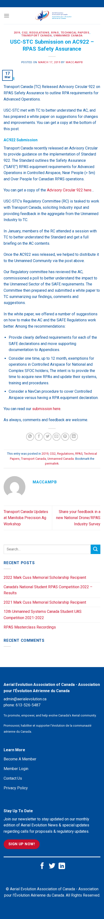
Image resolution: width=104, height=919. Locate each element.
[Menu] (6, 15)
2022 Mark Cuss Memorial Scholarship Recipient (45, 577)
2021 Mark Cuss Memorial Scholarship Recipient (45, 602)
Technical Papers (75, 32)
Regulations (39, 32)
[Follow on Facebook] (42, 866)
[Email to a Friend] (56, 437)
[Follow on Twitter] (52, 866)
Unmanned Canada (67, 35)
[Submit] (95, 549)
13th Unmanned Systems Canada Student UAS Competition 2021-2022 (43, 614)
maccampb (74, 62)
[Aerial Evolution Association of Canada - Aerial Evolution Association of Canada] (53, 15)
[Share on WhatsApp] (30, 437)
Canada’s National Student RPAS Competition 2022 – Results (48, 590)
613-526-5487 (28, 705)
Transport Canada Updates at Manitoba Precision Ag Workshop (26, 517)
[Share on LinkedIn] (74, 437)
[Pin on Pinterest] (65, 437)
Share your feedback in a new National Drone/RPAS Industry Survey (78, 517)
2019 (17, 32)
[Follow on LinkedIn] (62, 866)
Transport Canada (36, 35)
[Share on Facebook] (39, 437)
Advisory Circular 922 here (69, 190)
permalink (52, 463)
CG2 (25, 32)
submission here (46, 408)
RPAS (55, 32)
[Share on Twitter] (48, 437)
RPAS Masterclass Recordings (30, 627)
